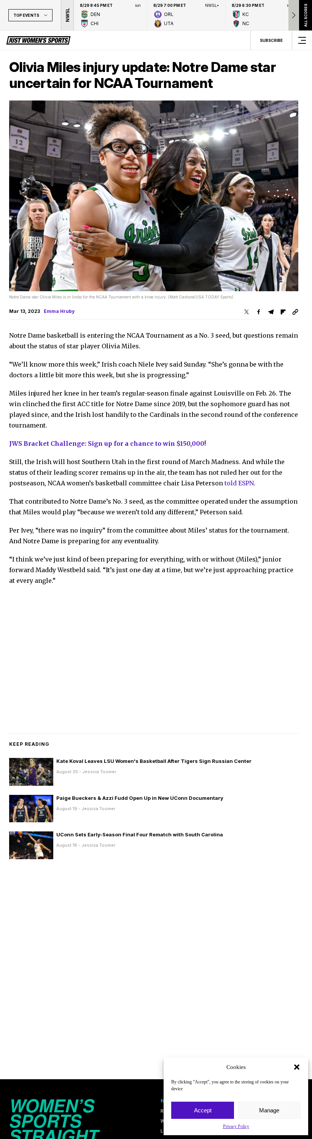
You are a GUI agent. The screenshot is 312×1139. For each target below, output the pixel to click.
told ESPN (239, 483)
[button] (297, 1067)
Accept (203, 1110)
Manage (269, 1110)
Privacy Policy (236, 1126)
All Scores (305, 15)
